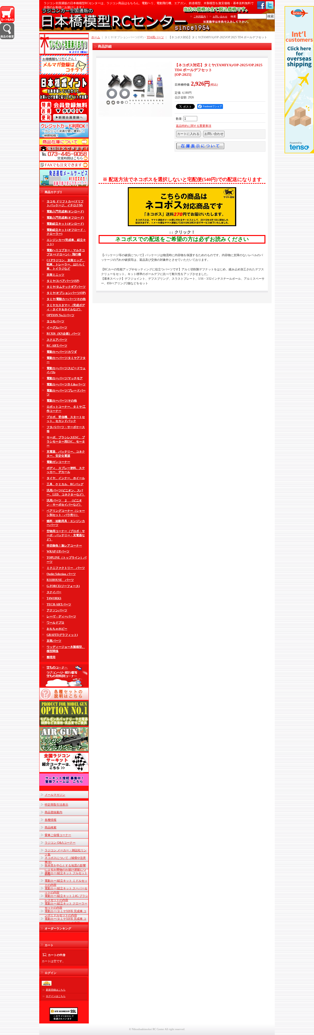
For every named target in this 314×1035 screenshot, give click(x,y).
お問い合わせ (220, 16)
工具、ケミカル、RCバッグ (65, 484)
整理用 (51, 657)
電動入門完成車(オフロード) (65, 217)
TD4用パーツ (155, 37)
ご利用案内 (200, 16)
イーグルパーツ (57, 327)
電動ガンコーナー (58, 462)
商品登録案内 (53, 812)
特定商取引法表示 (56, 804)
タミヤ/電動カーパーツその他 (66, 299)
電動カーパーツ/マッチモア (65, 378)
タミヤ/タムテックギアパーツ (66, 286)
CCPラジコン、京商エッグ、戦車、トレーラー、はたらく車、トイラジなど (66, 264)
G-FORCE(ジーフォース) (63, 586)
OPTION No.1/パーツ (60, 315)
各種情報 (50, 820)
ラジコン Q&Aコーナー (60, 842)
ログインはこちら (55, 996)
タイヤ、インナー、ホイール (66, 478)
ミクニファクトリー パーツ (66, 568)
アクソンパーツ (57, 610)
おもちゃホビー (57, 628)
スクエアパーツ (57, 339)
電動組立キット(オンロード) (65, 223)
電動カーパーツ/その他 (62, 400)
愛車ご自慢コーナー (58, 835)
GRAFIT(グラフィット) (62, 635)
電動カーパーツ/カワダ (62, 352)
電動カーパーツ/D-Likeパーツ (66, 384)
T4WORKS (54, 598)
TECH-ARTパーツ (59, 604)
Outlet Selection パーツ (61, 574)
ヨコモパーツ (55, 321)
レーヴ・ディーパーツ (61, 616)
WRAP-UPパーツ (58, 551)
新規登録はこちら (55, 989)
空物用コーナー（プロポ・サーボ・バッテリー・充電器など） (66, 535)
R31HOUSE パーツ (60, 580)
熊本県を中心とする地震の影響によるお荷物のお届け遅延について (65, 870)
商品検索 (50, 827)
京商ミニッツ (55, 274)
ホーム (95, 37)
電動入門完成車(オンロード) (65, 211)
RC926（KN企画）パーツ (63, 333)
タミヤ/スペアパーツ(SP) (63, 281)
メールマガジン (55, 795)
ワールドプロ (55, 622)
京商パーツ (54, 640)
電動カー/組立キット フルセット (66, 873)
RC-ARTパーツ (57, 345)
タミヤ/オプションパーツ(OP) (66, 293)
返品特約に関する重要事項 (193, 126)
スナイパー (54, 592)
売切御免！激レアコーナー (64, 545)
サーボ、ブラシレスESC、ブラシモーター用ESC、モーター (66, 441)
